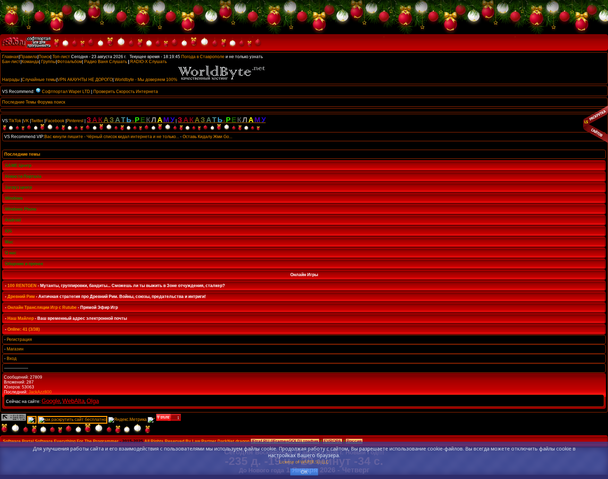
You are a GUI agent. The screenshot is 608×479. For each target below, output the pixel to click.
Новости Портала (23, 176)
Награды (11, 79)
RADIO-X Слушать (148, 61)
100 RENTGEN (22, 285)
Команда (30, 61)
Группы (48, 61)
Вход (12, 358)
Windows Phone (21, 209)
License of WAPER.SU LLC (304, 462)
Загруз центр (18, 187)
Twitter (37, 120)
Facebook (54, 120)
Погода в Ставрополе (202, 56)
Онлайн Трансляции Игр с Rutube (42, 307)
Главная (10, 56)
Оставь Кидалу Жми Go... (207, 136)
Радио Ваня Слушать (105, 61)
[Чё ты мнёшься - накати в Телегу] (37, 91)
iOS (8, 231)
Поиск (44, 56)
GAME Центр (18, 165)
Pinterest (74, 120)
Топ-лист (61, 56)
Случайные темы (39, 79)
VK (26, 120)
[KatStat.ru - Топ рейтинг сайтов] (151, 419)
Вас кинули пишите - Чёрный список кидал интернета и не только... (111, 136)
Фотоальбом (69, 61)
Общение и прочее (24, 263)
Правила (28, 56)
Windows (14, 198)
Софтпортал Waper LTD (66, 91)
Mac (9, 242)
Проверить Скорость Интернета (125, 91)
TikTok (15, 120)
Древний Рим (21, 296)
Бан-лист (11, 61)
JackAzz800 (40, 392)
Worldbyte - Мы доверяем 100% (146, 79)
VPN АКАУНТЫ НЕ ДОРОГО (85, 79)
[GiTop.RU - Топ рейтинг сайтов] (168, 419)
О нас (11, 252)
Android (13, 220)
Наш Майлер (20, 318)
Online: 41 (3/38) (23, 329)
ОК (304, 472)
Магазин (15, 349)
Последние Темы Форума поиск (33, 102)
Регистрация (19, 339)
